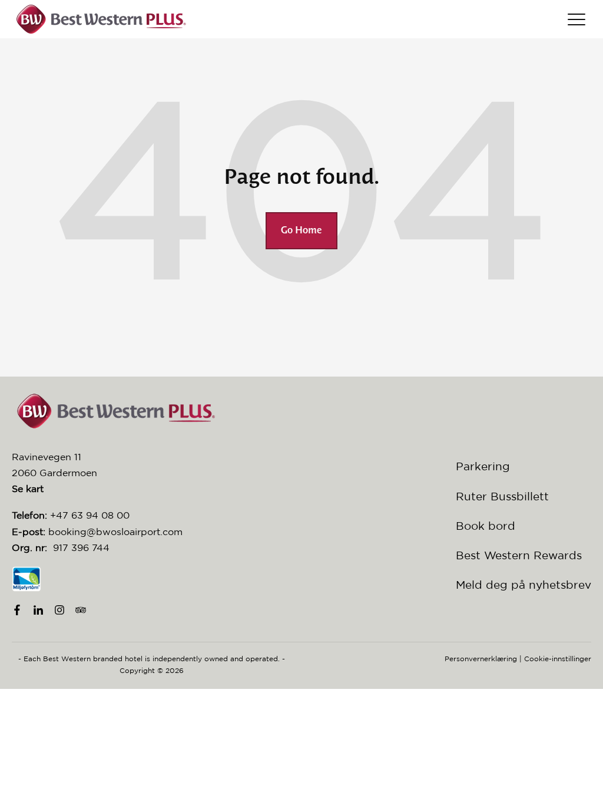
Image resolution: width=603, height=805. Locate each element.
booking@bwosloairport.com (115, 531)
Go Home (301, 230)
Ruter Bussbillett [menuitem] (502, 496)
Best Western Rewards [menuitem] (519, 555)
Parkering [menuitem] (483, 466)
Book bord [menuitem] (485, 525)
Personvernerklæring (481, 658)
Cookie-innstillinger (557, 658)
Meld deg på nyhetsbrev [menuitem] (523, 584)
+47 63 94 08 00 (90, 515)
